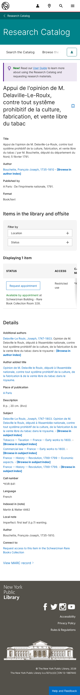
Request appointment (23, 285)
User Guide (40, 68)
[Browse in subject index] (20, 444)
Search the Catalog (20, 52)
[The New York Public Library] (5, 6)
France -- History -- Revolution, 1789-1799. (30, 466)
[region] (40, 286)
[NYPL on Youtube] (72, 607)
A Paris (7, 393)
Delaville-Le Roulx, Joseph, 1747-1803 (27, 338)
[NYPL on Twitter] (54, 607)
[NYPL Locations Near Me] (49, 6)
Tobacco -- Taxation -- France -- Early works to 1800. (37, 440)
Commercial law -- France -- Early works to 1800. (34, 449)
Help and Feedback (64, 690)
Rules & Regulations (63, 629)
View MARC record (17, 563)
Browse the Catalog (56, 52)
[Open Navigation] (72, 6)
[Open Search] (61, 6)
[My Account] (37, 6)
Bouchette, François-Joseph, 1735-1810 (28, 169)
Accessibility (68, 616)
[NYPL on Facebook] (45, 607)
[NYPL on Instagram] (63, 607)
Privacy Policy (67, 623)
